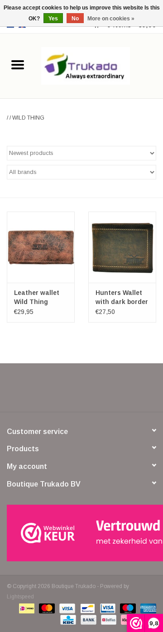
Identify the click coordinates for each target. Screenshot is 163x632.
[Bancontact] (86, 608)
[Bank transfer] (87, 619)
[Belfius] (108, 619)
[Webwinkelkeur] (81, 533)
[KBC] (67, 619)
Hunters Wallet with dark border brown (122, 297)
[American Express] (146, 608)
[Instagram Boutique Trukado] (114, 391)
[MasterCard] (46, 608)
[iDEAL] (26, 608)
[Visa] (66, 608)
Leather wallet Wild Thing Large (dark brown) (36, 297)
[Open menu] (17, 64)
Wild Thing (28, 118)
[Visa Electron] (107, 608)
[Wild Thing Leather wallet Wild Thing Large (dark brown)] (41, 247)
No (75, 18)
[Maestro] (127, 608)
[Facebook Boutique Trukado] (49, 391)
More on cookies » (110, 18)
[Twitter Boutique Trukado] (65, 391)
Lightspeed (20, 596)
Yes (53, 18)
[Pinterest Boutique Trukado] (81, 391)
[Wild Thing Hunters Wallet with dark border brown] (122, 247)
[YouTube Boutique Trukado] (98, 391)
